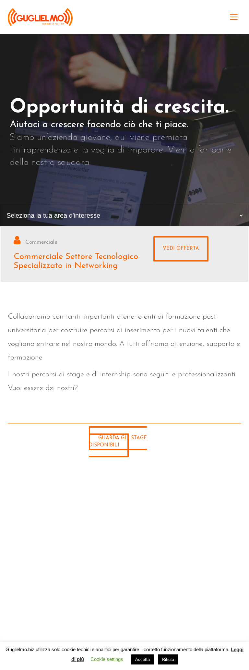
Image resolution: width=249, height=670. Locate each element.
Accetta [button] (142, 659)
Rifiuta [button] (168, 659)
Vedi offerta (181, 248)
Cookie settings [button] (106, 659)
